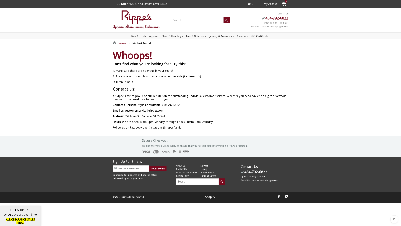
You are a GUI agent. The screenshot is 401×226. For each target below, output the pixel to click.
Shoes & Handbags (172, 36)
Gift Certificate (259, 36)
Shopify (210, 197)
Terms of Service (208, 176)
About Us (180, 165)
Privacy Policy (207, 172)
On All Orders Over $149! (140, 3)
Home (121, 43)
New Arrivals (138, 36)
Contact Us (181, 169)
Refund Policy (182, 176)
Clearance (242, 36)
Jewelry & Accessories (221, 36)
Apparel (153, 36)
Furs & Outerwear (196, 36)
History (203, 169)
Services (204, 165)
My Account (271, 3)
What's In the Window (186, 172)
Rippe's (123, 197)
